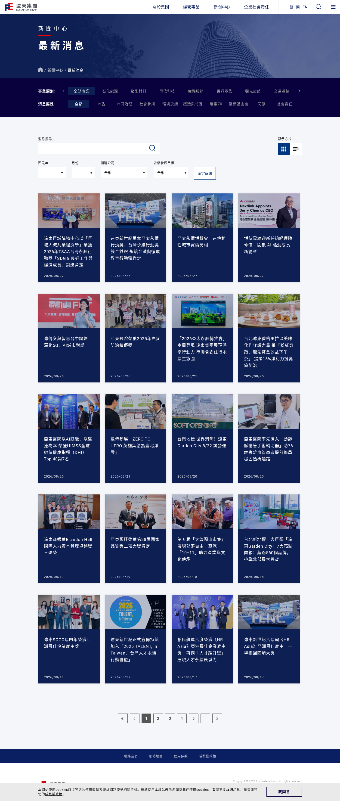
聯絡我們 (131, 756)
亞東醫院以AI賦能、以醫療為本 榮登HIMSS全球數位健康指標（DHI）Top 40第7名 (68, 449)
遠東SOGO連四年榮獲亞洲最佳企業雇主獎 (67, 643)
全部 (79, 103)
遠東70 (216, 103)
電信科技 (167, 91)
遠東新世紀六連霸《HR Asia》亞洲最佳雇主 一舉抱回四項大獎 (268, 646)
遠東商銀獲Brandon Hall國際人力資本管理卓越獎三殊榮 (68, 546)
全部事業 (81, 91)
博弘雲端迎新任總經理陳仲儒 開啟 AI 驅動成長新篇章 (268, 245)
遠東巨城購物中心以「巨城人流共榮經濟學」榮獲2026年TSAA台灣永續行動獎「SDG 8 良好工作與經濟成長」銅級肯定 (68, 252)
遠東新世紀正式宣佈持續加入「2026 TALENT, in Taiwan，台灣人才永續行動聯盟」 (135, 649)
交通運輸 (282, 91)
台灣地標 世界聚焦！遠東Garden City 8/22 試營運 (202, 442)
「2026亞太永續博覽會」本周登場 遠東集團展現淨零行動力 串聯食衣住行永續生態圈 (202, 348)
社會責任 (285, 103)
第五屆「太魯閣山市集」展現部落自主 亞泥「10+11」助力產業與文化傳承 (201, 549)
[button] (299, 91)
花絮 (262, 103)
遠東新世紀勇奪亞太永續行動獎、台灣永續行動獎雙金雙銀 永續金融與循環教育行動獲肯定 (135, 248)
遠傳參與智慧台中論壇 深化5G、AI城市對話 (68, 342)
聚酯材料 (138, 91)
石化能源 (110, 91)
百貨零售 (224, 91)
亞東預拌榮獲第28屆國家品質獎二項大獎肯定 (135, 543)
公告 (101, 103)
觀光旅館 (253, 91)
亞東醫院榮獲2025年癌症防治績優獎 (135, 342)
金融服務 (196, 91)
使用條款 (181, 756)
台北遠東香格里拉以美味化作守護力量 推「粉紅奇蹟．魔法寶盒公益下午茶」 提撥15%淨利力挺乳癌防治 (269, 352)
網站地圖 (156, 756)
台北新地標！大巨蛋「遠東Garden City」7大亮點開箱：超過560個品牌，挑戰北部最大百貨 (268, 549)
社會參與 (147, 103)
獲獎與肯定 (193, 103)
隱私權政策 (207, 756)
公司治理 (124, 103)
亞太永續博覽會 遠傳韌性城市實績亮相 (201, 242)
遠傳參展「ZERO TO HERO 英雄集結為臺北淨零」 (134, 445)
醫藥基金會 (239, 103)
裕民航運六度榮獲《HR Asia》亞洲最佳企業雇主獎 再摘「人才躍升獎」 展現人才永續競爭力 (201, 649)
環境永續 (170, 103)
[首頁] (40, 70)
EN (305, 6)
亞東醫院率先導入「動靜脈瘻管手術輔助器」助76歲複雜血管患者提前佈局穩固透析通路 (268, 449)
